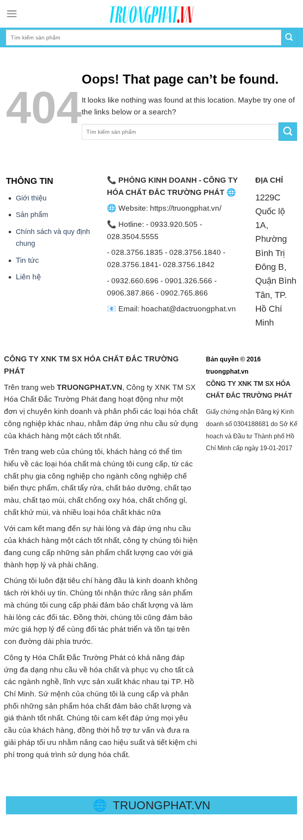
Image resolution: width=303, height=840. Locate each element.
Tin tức (27, 260)
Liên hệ (28, 277)
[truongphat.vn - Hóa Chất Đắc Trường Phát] (151, 14)
